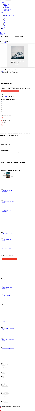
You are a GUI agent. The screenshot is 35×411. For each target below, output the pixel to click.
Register (3, 30)
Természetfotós (7, 295)
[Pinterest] (0, 410)
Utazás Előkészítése (7, 225)
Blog (2, 12)
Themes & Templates (5, 379)
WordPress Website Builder (6, 393)
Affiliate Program (4, 374)
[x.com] (0, 409)
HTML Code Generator (5, 396)
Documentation (4, 375)
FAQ (3, 372)
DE (4, 18)
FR (4, 20)
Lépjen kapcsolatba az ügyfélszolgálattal (9, 15)
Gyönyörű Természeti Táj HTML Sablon (8, 348)
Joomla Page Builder (5, 394)
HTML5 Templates (5, 386)
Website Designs (6, 5)
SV (4, 27)
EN (4, 17)
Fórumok (3, 11)
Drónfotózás (4, 178)
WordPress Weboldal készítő (7, 9)
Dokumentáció (6, 14)
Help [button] (2, 13)
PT (4, 23)
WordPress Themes (5, 382)
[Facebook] (0, 406)
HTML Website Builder (5, 392)
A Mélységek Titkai (7, 181)
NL (4, 19)
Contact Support (4, 367)
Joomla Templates (6, 6)
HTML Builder (4, 71)
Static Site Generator (5, 395)
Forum (3, 376)
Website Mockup (4, 404)
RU (4, 25)
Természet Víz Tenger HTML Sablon (7, 248)
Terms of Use (4, 362)
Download (3, 373)
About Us (3, 365)
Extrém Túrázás (7, 233)
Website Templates (6, 4)
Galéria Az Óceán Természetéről (7, 305)
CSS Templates (4, 384)
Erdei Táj (3, 279)
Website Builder (4, 391)
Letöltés (3, 2)
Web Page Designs (5, 402)
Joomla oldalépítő (6, 10)
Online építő (5, 96)
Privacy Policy (4, 363)
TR (4, 24)
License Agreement (5, 364)
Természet (9, 41)
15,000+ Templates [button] (4, 3)
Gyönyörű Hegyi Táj (7, 311)
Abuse (3, 366)
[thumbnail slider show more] (0, 165)
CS (4, 26)
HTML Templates (6, 7)
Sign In (3, 28)
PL (4, 22)
